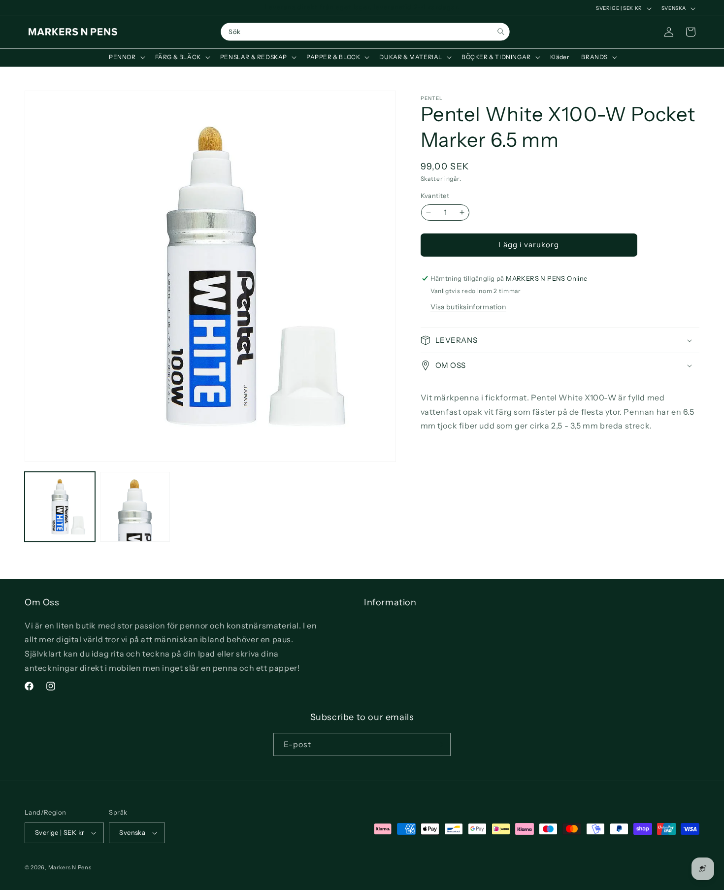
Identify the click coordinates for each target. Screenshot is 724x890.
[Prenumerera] (439, 744)
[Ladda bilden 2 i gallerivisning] (135, 507)
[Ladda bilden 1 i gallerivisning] (60, 507)
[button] (126, 57)
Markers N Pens (70, 867)
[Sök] (500, 31)
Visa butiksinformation (468, 306)
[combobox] (365, 32)
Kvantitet (435, 195)
